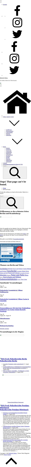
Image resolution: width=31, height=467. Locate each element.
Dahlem (8, 148)
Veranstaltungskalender (18, 239)
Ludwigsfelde (9, 132)
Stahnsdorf (8, 135)
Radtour (1, 277)
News (26, 275)
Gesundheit (19, 271)
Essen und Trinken (18, 268)
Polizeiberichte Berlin (8, 361)
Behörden (10, 268)
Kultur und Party (4, 273)
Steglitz (8, 157)
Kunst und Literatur (14, 273)
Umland (5, 163)
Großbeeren (9, 129)
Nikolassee (8, 153)
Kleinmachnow (9, 131)
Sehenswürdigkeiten (8, 279)
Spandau (8, 156)
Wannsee (8, 159)
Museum (9, 275)
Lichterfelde (9, 152)
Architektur (4, 269)
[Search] (15, 173)
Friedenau (8, 149)
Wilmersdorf (9, 160)
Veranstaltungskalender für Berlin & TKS (13, 164)
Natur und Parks (17, 275)
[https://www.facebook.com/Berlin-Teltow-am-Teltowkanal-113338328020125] (17, 16)
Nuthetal (8, 133)
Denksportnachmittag (6, 326)
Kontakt (5, 4)
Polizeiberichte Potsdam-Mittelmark (14, 410)
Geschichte (12, 271)
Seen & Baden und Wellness (12, 277)
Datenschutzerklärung (13, 402)
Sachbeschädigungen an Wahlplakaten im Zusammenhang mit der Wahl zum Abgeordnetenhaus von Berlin (17, 367)
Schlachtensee (9, 155)
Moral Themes (7, 454)
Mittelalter (3, 275)
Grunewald (8, 150)
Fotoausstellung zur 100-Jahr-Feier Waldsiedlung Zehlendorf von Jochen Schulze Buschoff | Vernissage (15, 309)
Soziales (19, 279)
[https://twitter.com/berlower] (17, 39)
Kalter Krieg (25, 271)
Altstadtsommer (5, 318)
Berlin (4, 146)
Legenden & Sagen (24, 273)
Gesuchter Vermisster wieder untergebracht (13, 364)
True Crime (24, 279)
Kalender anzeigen (4, 328)
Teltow (24, 233)
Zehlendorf (8, 161)
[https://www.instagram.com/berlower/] (17, 27)
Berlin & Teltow (4, 78)
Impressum (20, 402)
